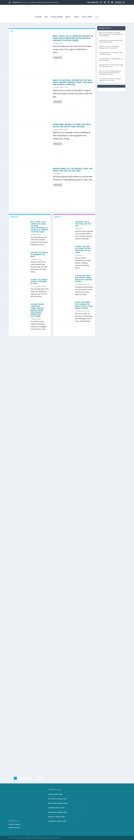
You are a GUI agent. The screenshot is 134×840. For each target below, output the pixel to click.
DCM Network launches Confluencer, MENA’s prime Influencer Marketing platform (37, 310)
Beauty (68, 17)
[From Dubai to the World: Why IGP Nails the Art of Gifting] (30, 188)
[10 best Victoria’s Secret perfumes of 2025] (19, 288)
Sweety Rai (57, 173)
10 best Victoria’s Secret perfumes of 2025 (39, 281)
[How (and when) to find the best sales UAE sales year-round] (30, 143)
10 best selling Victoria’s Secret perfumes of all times (83, 249)
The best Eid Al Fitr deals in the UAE (83, 224)
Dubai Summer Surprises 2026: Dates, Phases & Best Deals (111, 41)
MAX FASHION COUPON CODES (57, 803)
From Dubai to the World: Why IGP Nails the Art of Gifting (73, 169)
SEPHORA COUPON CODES (56, 808)
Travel (76, 17)
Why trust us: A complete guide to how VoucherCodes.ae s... (40, 2)
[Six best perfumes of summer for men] (19, 261)
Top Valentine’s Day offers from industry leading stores (83, 278)
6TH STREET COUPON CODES (57, 799)
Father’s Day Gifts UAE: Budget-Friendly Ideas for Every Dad (109, 47)
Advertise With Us (14, 827)
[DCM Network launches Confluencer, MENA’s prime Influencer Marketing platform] (19, 312)
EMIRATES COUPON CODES (56, 817)
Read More (57, 57)
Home (97, 17)
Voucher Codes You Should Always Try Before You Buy (111, 59)
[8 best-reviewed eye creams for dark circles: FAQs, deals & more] (64, 310)
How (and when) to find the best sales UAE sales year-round (72, 125)
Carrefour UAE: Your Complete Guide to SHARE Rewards (110, 53)
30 (37, 778)
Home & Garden (57, 17)
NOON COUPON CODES (55, 794)
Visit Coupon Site (92, 2)
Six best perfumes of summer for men (39, 254)
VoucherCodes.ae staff (61, 87)
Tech (46, 17)
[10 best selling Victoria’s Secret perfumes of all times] (64, 255)
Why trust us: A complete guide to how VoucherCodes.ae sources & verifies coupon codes (73, 38)
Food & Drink (87, 17)
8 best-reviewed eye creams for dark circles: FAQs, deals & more (84, 305)
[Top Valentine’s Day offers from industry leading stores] (64, 284)
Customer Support (15, 824)
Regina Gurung (58, 43)
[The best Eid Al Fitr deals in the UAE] (64, 230)
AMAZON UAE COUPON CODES (57, 812)
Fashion (38, 17)
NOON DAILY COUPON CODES (57, 821)
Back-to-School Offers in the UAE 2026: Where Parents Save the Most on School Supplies (73, 82)
